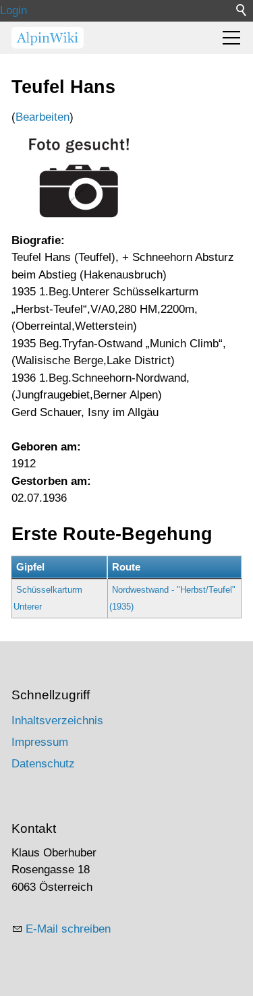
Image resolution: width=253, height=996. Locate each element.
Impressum (39, 742)
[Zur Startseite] (47, 38)
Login (13, 10)
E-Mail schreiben (68, 928)
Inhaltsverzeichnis (57, 720)
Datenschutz (43, 763)
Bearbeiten (42, 117)
